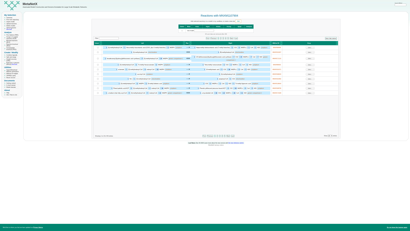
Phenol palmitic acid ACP (121, 88)
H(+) (131, 79)
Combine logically (11, 55)
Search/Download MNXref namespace (12, 70)
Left (142, 43)
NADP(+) (243, 47)
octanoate (121, 69)
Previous (213, 38)
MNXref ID (276, 43)
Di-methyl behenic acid (155, 83)
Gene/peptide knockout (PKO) (11, 48)
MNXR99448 (277, 47)
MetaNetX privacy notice (216, 145)
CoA (251, 47)
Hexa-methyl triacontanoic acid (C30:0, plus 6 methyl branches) (146, 47)
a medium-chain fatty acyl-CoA (117, 93)
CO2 (235, 47)
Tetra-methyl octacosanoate (213, 65)
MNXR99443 (277, 65)
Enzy (309, 43)
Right (230, 43)
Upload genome (11, 28)
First (207, 38)
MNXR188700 (277, 88)
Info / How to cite (11, 95)
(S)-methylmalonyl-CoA (115, 47)
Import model (10, 21)
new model (190, 30)
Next (231, 38)
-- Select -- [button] (309, 47)
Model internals (11, 87)
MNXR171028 (277, 93)
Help (7, 93)
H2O (258, 47)
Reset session (10, 77)
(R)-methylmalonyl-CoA (227, 52)
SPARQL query (11, 75)
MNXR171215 (277, 58)
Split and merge (11, 57)
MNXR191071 (277, 69)
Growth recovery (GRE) (11, 59)
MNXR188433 (277, 74)
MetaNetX (30, 4)
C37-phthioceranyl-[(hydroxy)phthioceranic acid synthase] (213, 57)
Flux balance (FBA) (12, 35)
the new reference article (236, 143)
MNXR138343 (277, 83)
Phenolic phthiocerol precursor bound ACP (213, 88)
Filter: (97, 38)
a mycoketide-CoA (207, 93)
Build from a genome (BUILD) (12, 63)
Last (236, 38)
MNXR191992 (277, 79)
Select (97, 43)
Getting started (11, 83)
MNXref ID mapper (12, 73)
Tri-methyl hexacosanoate (146, 65)
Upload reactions (11, 23)
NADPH (172, 47)
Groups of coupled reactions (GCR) (12, 37)
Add (238, 21)
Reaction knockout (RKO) (12, 45)
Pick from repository (12, 19)
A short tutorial (10, 85)
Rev (187, 43)
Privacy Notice (38, 227)
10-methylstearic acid (212, 69)
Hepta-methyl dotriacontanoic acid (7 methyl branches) (213, 47)
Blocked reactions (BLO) (12, 41)
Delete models (10, 26)
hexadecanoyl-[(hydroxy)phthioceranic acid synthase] (123, 58)
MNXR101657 (277, 52)
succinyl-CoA (141, 74)
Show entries (330, 136)
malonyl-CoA (150, 69)
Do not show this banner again (397, 227)
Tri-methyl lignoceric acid (243, 83)
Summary (9, 17)
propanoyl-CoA (223, 79)
